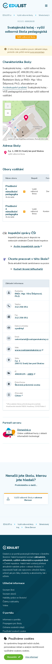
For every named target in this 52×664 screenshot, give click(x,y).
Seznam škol (8, 589)
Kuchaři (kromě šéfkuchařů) (28, 269)
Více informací (31, 657)
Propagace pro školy (12, 623)
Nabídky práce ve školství (14, 597)
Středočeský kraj (45, 15)
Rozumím (12, 657)
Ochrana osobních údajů (13, 627)
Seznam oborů (9, 593)
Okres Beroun (30, 527)
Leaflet (10, 139)
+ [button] (8, 105)
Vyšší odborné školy (25, 15)
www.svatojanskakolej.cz (28, 350)
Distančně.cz (24, 429)
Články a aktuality (11, 601)
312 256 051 (21, 306)
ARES (30, 374)
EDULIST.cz (7, 15)
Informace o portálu (12, 619)
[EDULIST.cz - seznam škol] (15, 7)
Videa (5, 605)
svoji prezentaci (37, 52)
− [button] (8, 112)
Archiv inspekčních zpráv (27, 246)
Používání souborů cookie (14, 631)
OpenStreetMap (20, 139)
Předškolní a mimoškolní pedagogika (11, 190)
